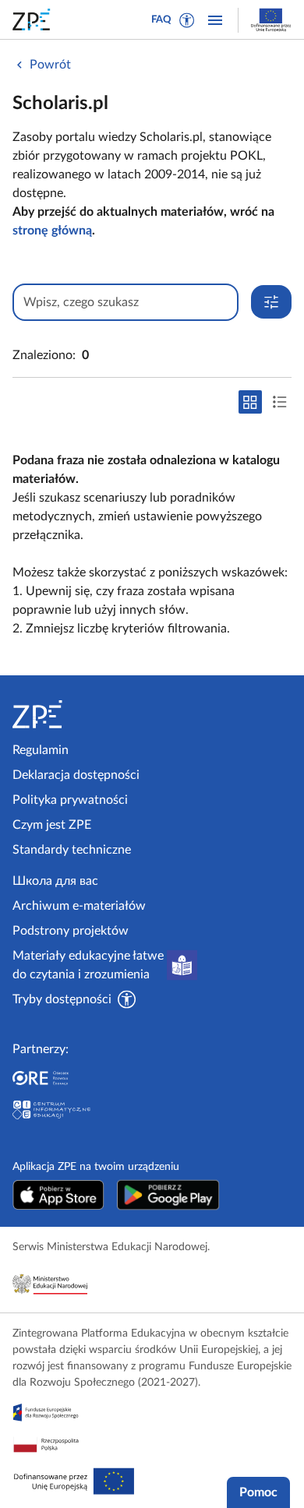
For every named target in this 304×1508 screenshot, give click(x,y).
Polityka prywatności (70, 800)
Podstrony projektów (70, 931)
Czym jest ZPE (51, 825)
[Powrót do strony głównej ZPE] (34, 19)
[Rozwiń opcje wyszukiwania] (271, 302)
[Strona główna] (79, 714)
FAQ (161, 20)
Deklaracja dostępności (76, 775)
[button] (187, 20)
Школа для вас (55, 881)
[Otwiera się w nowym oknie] (58, 1194)
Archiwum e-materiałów (79, 906)
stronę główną (52, 230)
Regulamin (40, 750)
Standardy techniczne (71, 850)
